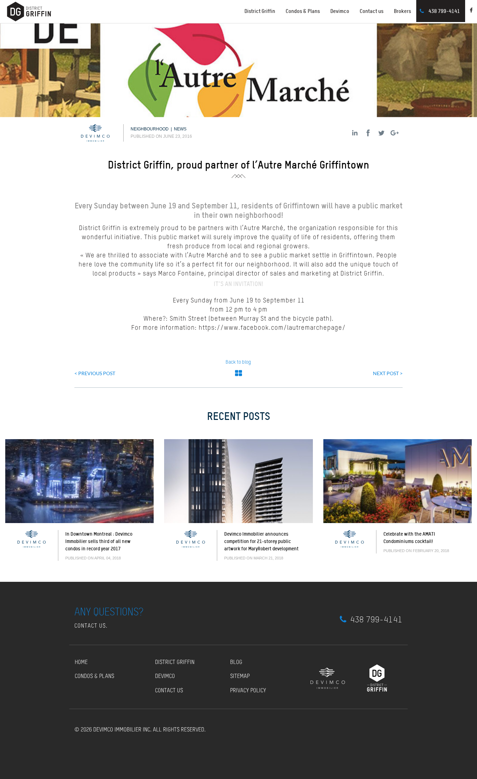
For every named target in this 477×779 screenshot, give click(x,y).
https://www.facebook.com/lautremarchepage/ (272, 328)
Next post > (388, 373)
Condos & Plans (303, 11)
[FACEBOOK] (368, 133)
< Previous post (94, 373)
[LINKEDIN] (354, 133)
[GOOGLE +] (394, 133)
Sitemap (240, 676)
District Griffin (175, 662)
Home (81, 662)
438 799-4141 (444, 11)
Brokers (402, 11)
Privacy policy (248, 691)
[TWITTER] (381, 133)
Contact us (371, 11)
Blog (236, 662)
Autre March (262, 228)
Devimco (339, 11)
